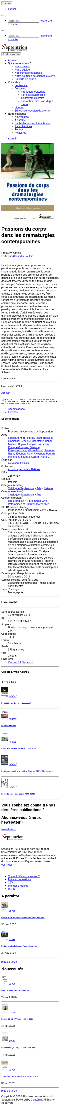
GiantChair (36, 1099)
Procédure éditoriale (33, 91)
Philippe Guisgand (18, 447)
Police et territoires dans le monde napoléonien (22, 917)
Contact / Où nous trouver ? (24, 876)
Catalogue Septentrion (21, 488)
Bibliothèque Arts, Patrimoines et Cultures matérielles (28, 502)
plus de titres (9, 961)
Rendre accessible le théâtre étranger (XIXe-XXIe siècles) (27, 771)
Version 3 (28, 662)
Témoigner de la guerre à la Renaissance (19, 1076)
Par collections (23, 126)
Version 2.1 (14, 662)
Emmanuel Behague (19, 441)
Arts (38, 488)
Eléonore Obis (24, 453)
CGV (10, 882)
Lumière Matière (8, 726)
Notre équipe (22, 69)
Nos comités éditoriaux (28, 72)
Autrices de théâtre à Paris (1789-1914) (18, 748)
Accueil (12, 60)
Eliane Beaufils (44, 437)
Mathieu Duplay (17, 444)
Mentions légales (18, 885)
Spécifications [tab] (16, 409)
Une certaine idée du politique (15, 990)
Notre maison (22, 66)
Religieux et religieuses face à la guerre (19, 946)
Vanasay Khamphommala (24, 449)
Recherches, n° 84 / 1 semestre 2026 (18, 1048)
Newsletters (8, 829)
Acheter (5, 392)
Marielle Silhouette (19, 456)
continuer (6, 864)
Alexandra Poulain (22, 256)
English (12, 9)
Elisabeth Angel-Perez (21, 437)
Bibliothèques (16, 500)
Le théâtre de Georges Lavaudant (16, 703)
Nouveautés (22, 116)
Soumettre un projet (32, 98)
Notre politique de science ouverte (35, 75)
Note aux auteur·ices (33, 94)
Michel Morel (35, 450)
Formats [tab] (13, 412)
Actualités (20, 132)
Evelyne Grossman (38, 444)
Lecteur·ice (21, 85)
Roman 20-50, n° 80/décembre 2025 (17, 1019)
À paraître (20, 120)
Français (7, 3)
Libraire (19, 107)
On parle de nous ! (25, 79)
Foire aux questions (19, 879)
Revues (19, 129)
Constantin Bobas (42, 441)
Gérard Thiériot (39, 456)
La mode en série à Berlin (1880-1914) (18, 794)
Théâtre (48, 488)
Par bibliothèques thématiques (32, 123)
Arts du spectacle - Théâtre (24, 469)
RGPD (11, 888)
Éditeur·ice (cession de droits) (32, 110)
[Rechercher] (2, 15)
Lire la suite (8, 378)
